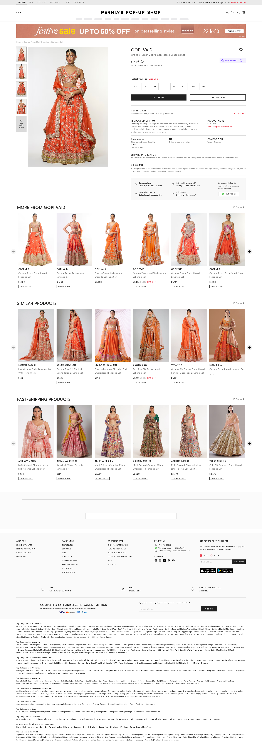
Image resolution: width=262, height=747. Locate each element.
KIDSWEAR (55, 2)
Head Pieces (117, 691)
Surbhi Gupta (199, 634)
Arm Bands (139, 691)
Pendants (172, 691)
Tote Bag (77, 696)
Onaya (240, 626)
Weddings (124, 727)
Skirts (195, 670)
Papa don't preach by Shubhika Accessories (137, 663)
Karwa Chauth (136, 727)
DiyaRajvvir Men (237, 647)
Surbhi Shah (21, 634)
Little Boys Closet (77, 719)
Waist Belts (231, 694)
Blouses (21, 673)
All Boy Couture (176, 719)
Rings (52, 691)
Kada (161, 694)
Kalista (47, 629)
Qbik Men (136, 647)
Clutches (205, 694)
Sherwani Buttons (168, 681)
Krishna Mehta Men (58, 647)
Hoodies (119, 681)
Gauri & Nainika (22, 629)
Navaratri (68, 727)
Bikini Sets (187, 670)
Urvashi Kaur (93, 637)
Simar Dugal (180, 634)
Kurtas (56, 681)
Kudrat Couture (66, 650)
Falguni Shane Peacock (124, 626)
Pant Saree (55, 673)
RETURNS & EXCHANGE (117, 549)
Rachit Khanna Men (179, 647)
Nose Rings (77, 691)
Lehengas (20, 670)
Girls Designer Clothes (25, 704)
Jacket (98, 712)
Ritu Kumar (230, 629)
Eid (46, 727)
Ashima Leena (141, 632)
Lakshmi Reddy (62, 719)
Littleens (152, 719)
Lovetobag (22, 663)
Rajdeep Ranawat (172, 629)
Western (95, 683)
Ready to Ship (67, 673)
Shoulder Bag (87, 696)
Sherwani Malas (68, 683)
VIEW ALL (238, 207)
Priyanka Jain (81, 634)
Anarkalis (29, 670)
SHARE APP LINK (239, 562)
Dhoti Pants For (122, 704)
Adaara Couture (33, 637)
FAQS (110, 560)
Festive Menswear (148, 683)
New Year (147, 727)
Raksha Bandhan (56, 727)
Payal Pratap (146, 629)
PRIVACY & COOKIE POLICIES (120, 556)
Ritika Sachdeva (186, 663)
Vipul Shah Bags (103, 663)
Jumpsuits (211, 670)
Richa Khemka (231, 634)
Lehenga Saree (32, 673)
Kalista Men (39, 650)
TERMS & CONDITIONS (117, 553)
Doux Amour (34, 663)
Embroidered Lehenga (54, 704)
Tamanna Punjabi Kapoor (61, 637)
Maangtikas (88, 691)
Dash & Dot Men (29, 645)
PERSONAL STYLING (70, 564)
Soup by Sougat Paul (97, 634)
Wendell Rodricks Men (39, 653)
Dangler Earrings (88, 694)
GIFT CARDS (67, 556)
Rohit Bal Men (158, 645)
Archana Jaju (212, 634)
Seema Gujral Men (212, 650)
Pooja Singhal (46, 626)
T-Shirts (141, 681)
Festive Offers (80, 673)
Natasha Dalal (33, 626)
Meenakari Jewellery (186, 691)
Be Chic (81, 663)
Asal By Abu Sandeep (98, 626)
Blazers (149, 681)
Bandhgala (231, 681)
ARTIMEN (191, 647)
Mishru (87, 629)
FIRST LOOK (79, 2)
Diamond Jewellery (40, 694)
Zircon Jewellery (221, 691)
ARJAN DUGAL (223, 647)
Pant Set (160, 683)
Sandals (174, 694)
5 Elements (71, 663)
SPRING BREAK (22, 653)
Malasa (189, 634)
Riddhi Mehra (204, 629)
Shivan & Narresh (229, 626)
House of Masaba (125, 634)
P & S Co (30, 719)
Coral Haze (90, 663)
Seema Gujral (49, 632)
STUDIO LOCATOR (23, 553)
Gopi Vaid (112, 634)
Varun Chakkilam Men (98, 653)
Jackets (202, 670)
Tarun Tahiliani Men (123, 647)
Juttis (187, 694)
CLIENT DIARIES (68, 572)
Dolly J (111, 626)
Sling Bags (30, 696)
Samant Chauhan (232, 632)
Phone (216, 555)
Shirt (111, 712)
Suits (63, 681)
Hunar (142, 660)
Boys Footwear (137, 712)
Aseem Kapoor (106, 637)
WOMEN (21, 2)
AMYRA (114, 663)
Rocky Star (140, 626)
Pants (68, 681)
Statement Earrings (72, 694)
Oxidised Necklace (151, 694)
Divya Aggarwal (34, 634)
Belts (181, 694)
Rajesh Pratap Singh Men (103, 645)
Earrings (29, 691)
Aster (136, 660)
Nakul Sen (96, 629)
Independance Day (35, 727)
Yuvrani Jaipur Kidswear (105, 719)
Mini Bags (68, 696)
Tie (188, 683)
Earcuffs (106, 691)
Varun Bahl (160, 632)
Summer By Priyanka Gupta (176, 626)
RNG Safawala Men (165, 650)
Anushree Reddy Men (160, 647)
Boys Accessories (153, 712)
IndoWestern (105, 683)
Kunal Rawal (187, 645)
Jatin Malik (146, 647)
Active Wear (171, 683)
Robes (126, 681)
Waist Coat (85, 681)
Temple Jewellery (23, 694)
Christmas (114, 727)
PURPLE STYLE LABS (24, 545)
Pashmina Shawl (123, 696)
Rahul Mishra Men (149, 650)
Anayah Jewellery (237, 660)
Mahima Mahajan (76, 629)
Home (18, 42)
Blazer (104, 712)
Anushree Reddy (81, 626)
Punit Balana (158, 629)
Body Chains (128, 691)
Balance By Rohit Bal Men (59, 653)
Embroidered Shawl (139, 696)
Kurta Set (81, 704)
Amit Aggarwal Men (105, 647)
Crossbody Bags (43, 696)
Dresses (81, 670)
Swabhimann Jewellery (170, 660)
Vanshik (118, 645)
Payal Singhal (90, 632)
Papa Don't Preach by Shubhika (126, 629)
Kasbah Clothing (52, 650)
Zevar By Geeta (152, 660)
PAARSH (110, 650)
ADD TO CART (218, 97)
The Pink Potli (91, 660)
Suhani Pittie (172, 663)
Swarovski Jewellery (204, 691)
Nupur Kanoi (107, 629)
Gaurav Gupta (103, 632)
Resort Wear (176, 670)
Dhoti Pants (149, 670)
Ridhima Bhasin (218, 629)
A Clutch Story (46, 663)
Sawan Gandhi (152, 634)
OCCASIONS (67, 568)
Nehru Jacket (31, 681)
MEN (31, 2)
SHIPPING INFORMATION (118, 545)
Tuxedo (212, 681)
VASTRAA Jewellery (124, 660)
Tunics (120, 670)
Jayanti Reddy (37, 629)
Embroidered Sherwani (84, 712)
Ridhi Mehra (206, 626)
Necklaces (20, 691)
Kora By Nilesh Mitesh (118, 653)
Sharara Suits (70, 704)
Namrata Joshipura (199, 632)
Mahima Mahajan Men (84, 650)
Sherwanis (72, 670)
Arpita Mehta (139, 634)
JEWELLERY (42, 2)
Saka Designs (162, 719)
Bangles (59, 691)
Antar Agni (68, 626)
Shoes (167, 694)
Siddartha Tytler (63, 632)
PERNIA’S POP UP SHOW (25, 549)
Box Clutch (110, 696)
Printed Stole (154, 696)
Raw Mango (21, 626)
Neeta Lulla (171, 632)
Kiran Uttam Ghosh (60, 629)
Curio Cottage (22, 660)
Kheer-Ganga (207, 645)
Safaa (221, 634)
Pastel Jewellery (236, 691)
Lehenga (39, 704)
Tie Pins (94, 681)
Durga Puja (103, 727)
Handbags (214, 694)
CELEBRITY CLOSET (70, 560)
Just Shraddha (187, 660)
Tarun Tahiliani (77, 632)
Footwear (181, 683)
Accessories (43, 683)
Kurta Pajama (189, 681)
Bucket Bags (57, 696)
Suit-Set (156, 681)
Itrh (240, 634)
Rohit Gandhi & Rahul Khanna (30, 632)
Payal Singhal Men (121, 650)
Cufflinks (80, 683)
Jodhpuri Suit (202, 681)
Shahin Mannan (80, 637)
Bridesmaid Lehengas (134, 670)
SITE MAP (112, 564)
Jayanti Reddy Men (80, 653)
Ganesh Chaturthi (90, 727)
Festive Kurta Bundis (120, 683)
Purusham (232, 645)
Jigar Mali (20, 637)
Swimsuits (221, 670)
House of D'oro (201, 660)
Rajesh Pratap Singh (189, 629)
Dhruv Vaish (42, 645)
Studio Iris (45, 637)
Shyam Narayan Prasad (52, 634)
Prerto (196, 663)
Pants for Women (162, 670)
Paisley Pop (161, 663)
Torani (170, 634)
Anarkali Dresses (99, 704)
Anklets (149, 691)
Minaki (211, 660)
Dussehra (77, 727)
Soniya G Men (227, 650)
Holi (24, 727)
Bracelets (44, 691)
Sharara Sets (98, 670)
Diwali (19, 727)
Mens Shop (134, 683)
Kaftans (113, 670)
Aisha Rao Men (211, 647)
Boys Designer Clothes (25, 712)
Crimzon (204, 663)
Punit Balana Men (88, 647)
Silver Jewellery (56, 694)
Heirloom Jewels (160, 691)
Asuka (178, 645)
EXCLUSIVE (66, 549)
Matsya (163, 634)
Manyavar (216, 626)
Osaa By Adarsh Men (154, 626)
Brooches (195, 683)
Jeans (180, 681)
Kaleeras (98, 691)
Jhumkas (100, 694)
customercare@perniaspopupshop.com (174, 551)
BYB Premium (214, 719)
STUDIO (66, 2)
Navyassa (90, 719)
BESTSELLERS (67, 545)
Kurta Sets (39, 670)
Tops (107, 670)
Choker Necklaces (134, 694)
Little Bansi (40, 719)
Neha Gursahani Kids (139, 719)
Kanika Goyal (69, 634)
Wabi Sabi (169, 645)
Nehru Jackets (58, 712)
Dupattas (230, 670)
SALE (64, 553)
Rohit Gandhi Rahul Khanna (122, 632)
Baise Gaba (194, 626)
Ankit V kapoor (68, 645)
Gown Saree (44, 673)
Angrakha (221, 681)
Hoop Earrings (120, 694)
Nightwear (240, 670)
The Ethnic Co (220, 645)
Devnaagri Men (73, 647)
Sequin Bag (99, 696)
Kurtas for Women (59, 670)
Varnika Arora (67, 660)
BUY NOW (158, 97)
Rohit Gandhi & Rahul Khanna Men (189, 650)
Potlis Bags (195, 694)
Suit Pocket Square (107, 681)
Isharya (33, 660)
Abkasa (200, 647)
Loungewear (55, 683)
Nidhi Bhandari (60, 663)
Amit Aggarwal (183, 632)
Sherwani (48, 681)
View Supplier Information (219, 126)
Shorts (133, 681)
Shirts (41, 681)
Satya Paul (58, 626)
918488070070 (238, 2)
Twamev (197, 645)
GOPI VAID (142, 49)
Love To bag (80, 660)
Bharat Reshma (22, 647)
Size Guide (154, 78)
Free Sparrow (123, 719)
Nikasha (151, 632)
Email (205, 555)
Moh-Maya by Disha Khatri (49, 660)
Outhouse (111, 660)
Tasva (18, 645)
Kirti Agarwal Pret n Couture (195, 719)
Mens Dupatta (22, 683)
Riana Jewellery (222, 660)
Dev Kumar (43, 647)
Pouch (222, 694)
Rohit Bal (240, 629)
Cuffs (37, 691)
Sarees (47, 670)
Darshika (34, 647)
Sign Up (209, 608)
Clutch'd (102, 660)
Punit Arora (135, 650)
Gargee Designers (25, 650)
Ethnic (87, 683)
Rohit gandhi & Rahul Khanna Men (137, 645)
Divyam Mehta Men (83, 645)
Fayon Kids (21, 719)
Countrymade (54, 645)
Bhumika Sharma (216, 632)
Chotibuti (50, 719)
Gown (88, 670)
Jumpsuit (33, 683)
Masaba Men (100, 650)
